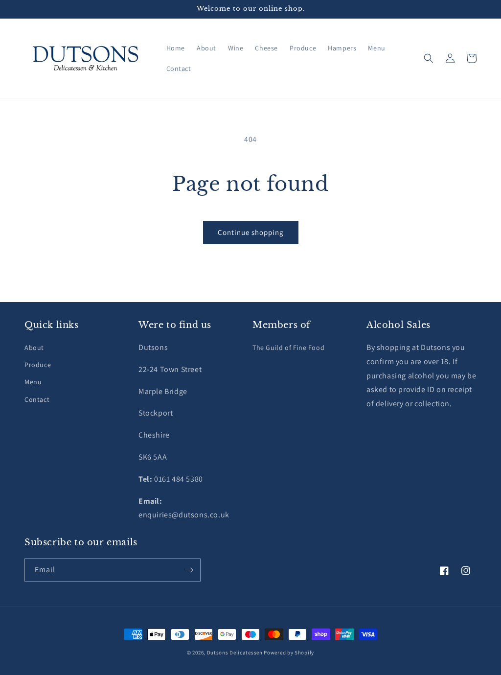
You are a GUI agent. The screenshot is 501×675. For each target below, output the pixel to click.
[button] (428, 58)
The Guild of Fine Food (288, 347)
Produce (37, 364)
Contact (36, 399)
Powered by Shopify (289, 652)
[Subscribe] (189, 570)
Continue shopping (251, 232)
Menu (33, 381)
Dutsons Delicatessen (235, 652)
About (34, 347)
